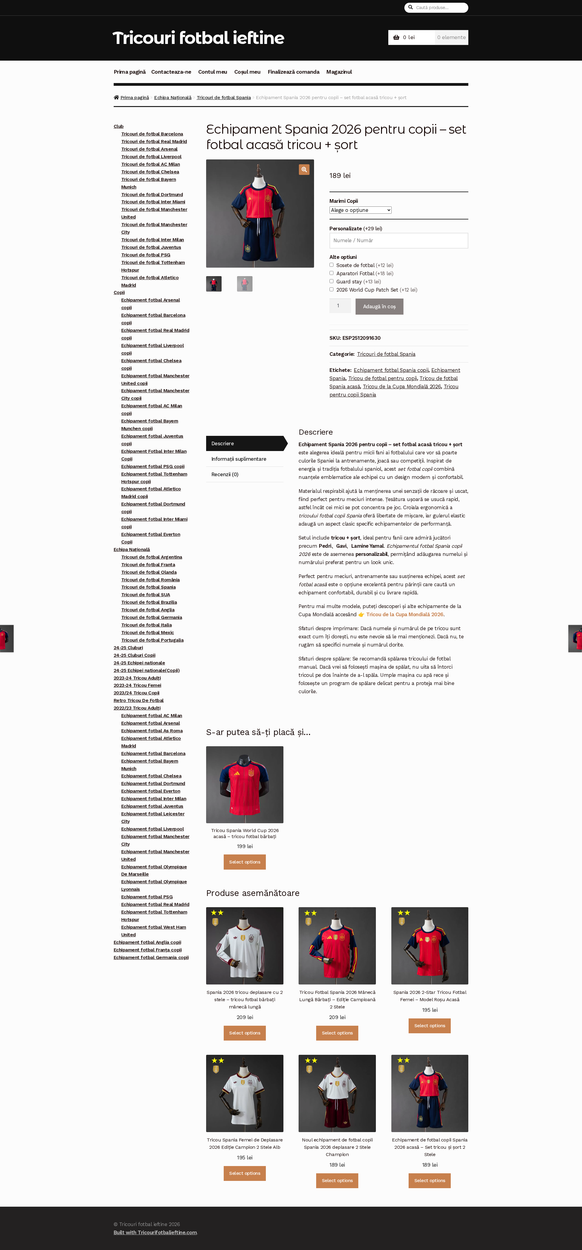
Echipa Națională (172, 97)
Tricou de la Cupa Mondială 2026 (402, 386)
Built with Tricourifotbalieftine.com (155, 1232)
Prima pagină (130, 72)
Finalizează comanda (293, 72)
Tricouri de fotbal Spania (224, 97)
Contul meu (212, 72)
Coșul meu (247, 72)
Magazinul (339, 72)
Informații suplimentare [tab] (238, 459)
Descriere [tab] (222, 443)
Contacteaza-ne (171, 72)
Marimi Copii (343, 201)
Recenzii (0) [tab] (225, 474)
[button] (304, 169)
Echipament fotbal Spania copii (391, 370)
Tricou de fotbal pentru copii (382, 378)
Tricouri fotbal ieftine (198, 37)
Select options (244, 862)
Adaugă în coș (379, 306)
